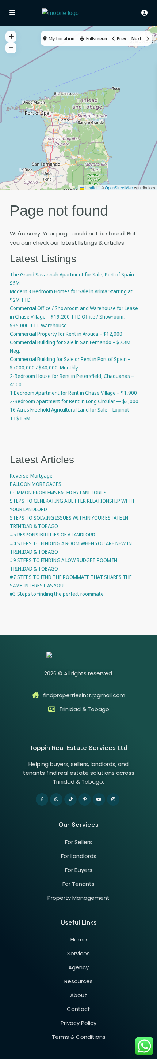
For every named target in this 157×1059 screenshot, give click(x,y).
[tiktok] (70, 799)
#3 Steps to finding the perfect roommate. (57, 593)
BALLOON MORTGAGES (35, 483)
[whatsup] (56, 799)
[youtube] (99, 799)
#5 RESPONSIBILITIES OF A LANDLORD (52, 534)
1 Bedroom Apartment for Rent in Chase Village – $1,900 (73, 392)
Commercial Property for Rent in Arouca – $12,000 (66, 333)
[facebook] (42, 799)
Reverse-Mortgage (31, 475)
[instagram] (113, 799)
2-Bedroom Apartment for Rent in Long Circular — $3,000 (74, 401)
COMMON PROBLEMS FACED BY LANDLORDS (58, 492)
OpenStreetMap (119, 187)
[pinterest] (84, 799)
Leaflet (90, 187)
